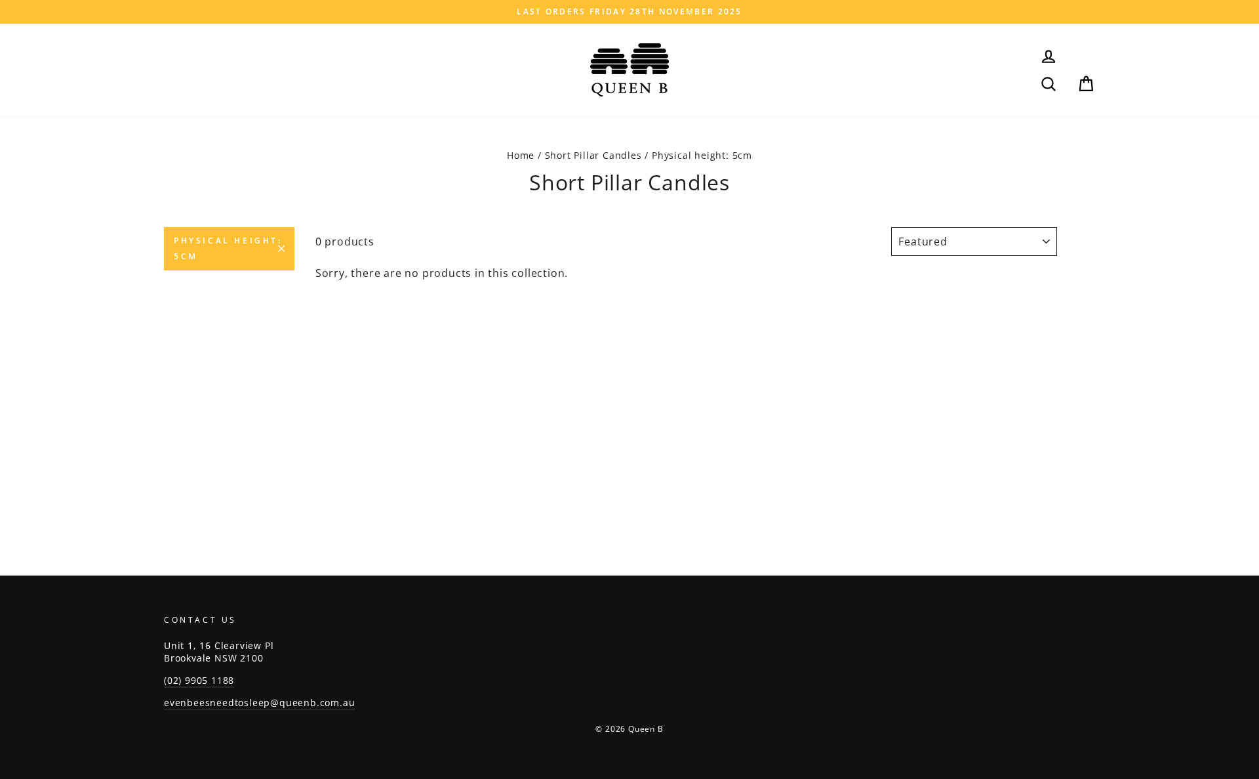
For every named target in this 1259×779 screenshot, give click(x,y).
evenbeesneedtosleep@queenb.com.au (259, 702)
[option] (629, 12)
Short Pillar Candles (593, 155)
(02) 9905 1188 (199, 680)
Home (520, 155)
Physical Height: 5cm (228, 248)
